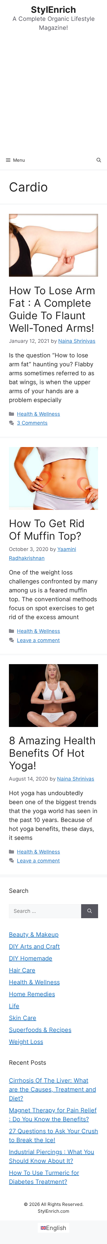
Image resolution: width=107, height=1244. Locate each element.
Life (14, 1006)
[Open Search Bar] (99, 160)
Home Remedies (32, 994)
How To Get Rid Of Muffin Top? (47, 529)
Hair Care (22, 970)
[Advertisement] (53, 94)
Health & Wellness (38, 414)
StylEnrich (53, 9)
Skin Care (22, 1018)
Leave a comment (38, 640)
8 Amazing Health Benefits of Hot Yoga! (52, 753)
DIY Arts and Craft (34, 946)
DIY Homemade (30, 958)
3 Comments (32, 423)
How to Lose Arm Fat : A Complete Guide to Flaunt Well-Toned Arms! (52, 309)
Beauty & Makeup (34, 934)
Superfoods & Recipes (40, 1029)
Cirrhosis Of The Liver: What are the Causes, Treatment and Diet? (52, 1089)
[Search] (89, 911)
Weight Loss (26, 1041)
